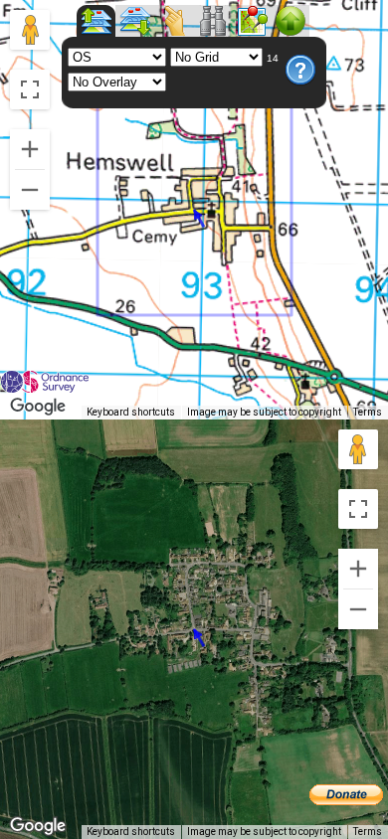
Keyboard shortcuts (131, 412)
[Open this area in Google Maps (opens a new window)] (38, 407)
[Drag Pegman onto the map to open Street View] (30, 30)
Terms (367, 412)
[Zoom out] (30, 190)
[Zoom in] (30, 149)
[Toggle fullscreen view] (30, 89)
